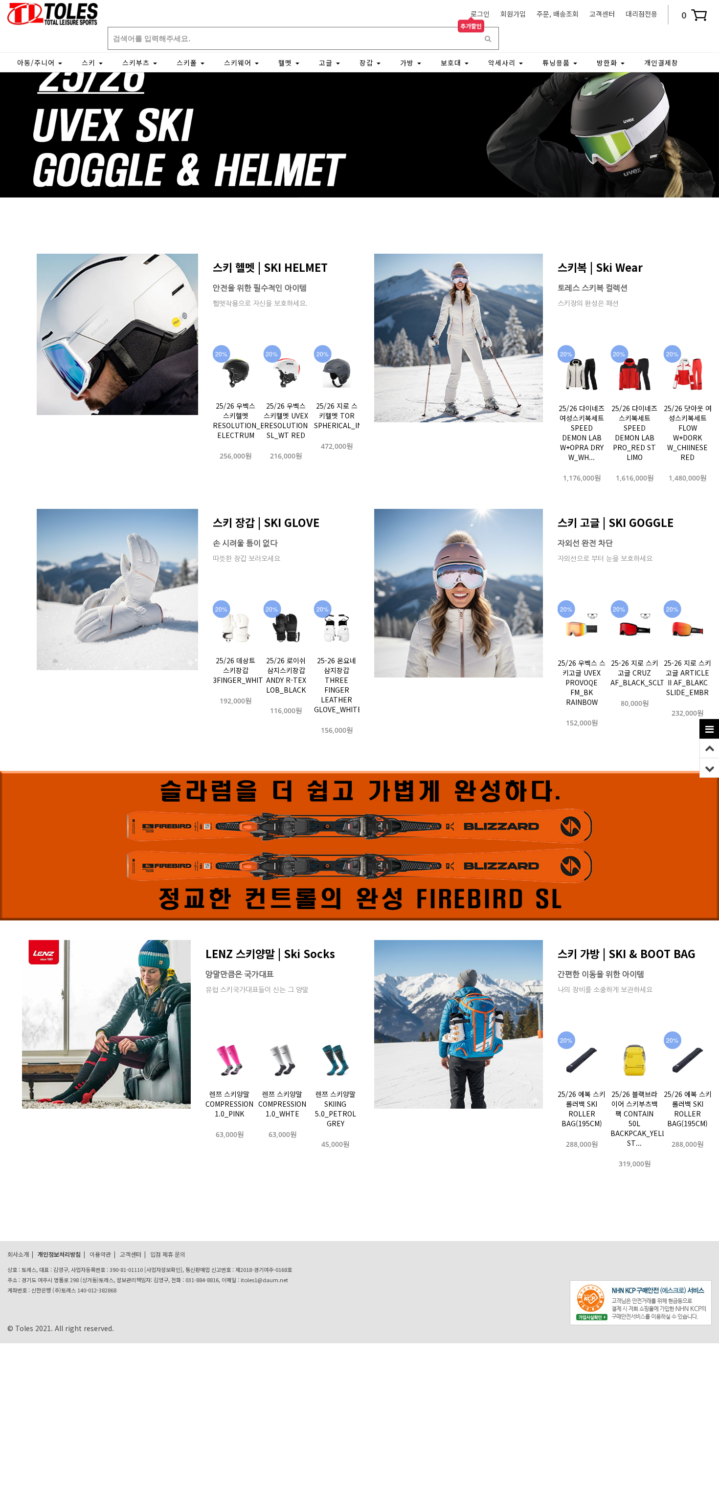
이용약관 (100, 1254)
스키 (90, 62)
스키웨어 (239, 62)
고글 (327, 62)
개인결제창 (661, 62)
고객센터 (602, 14)
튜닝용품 (557, 62)
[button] (345, 187)
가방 (408, 62)
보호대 (452, 62)
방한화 (608, 62)
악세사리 (503, 62)
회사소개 (18, 1254)
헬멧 (286, 62)
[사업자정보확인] (163, 1269)
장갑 (368, 62)
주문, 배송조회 (558, 14)
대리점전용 (641, 14)
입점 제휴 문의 (167, 1254)
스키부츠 (137, 62)
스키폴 (188, 62)
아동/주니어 (37, 62)
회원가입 (513, 14)
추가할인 (471, 25)
